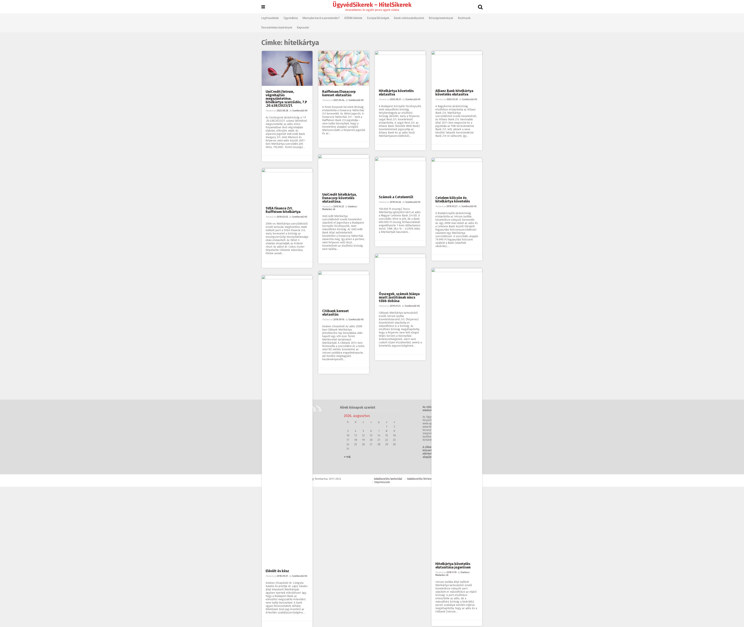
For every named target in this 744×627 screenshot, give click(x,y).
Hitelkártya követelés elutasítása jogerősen (453, 565)
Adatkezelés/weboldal (388, 479)
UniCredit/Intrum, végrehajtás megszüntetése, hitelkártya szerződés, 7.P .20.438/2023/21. (286, 99)
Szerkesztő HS (299, 110)
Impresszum (382, 482)
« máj (347, 456)
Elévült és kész (277, 571)
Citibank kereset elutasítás (335, 313)
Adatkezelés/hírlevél (420, 479)
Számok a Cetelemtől (396, 197)
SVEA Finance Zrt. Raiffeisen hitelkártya (283, 210)
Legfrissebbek (270, 18)
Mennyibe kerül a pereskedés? (321, 18)
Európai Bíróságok (378, 18)
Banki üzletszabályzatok (409, 18)
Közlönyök (464, 18)
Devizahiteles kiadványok (276, 27)
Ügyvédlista (291, 18)
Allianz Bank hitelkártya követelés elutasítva (454, 92)
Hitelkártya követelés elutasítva (396, 92)
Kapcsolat (303, 27)
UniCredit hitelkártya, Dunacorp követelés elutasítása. (339, 198)
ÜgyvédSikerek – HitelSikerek (372, 4)
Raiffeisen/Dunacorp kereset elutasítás (339, 93)
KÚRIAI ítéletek (353, 18)
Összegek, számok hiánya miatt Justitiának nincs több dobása (399, 297)
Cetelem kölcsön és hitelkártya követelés (452, 199)
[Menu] (263, 7)
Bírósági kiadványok (441, 18)
